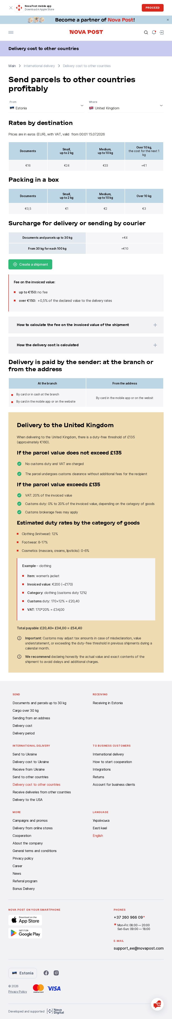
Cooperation (22, 835)
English (98, 835)
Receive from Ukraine (29, 769)
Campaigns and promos (30, 820)
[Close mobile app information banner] (10, 7)
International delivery (108, 754)
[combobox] (46, 105)
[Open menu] (10, 32)
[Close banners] (167, 19)
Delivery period (24, 733)
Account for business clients (114, 784)
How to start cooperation (112, 762)
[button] (80, 325)
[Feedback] (157, 1004)
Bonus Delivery (24, 888)
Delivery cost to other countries (36, 784)
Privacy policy (23, 858)
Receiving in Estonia (108, 703)
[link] (86, 20)
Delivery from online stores (32, 828)
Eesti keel (100, 828)
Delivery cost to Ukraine (31, 762)
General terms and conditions (35, 851)
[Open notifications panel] (154, 32)
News (17, 873)
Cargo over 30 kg (26, 710)
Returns (98, 777)
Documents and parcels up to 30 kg (39, 703)
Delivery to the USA (28, 800)
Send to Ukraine (25, 754)
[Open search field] (146, 32)
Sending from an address (31, 718)
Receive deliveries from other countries (42, 792)
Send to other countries (30, 777)
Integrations (102, 769)
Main (12, 66)
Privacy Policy (17, 991)
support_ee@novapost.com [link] (139, 948)
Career (17, 866)
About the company (28, 843)
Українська (101, 820)
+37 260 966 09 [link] (128, 917)
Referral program (25, 881)
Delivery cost (22, 726)
